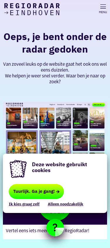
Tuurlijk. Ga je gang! (34, 191)
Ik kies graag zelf (24, 204)
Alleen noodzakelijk (65, 204)
